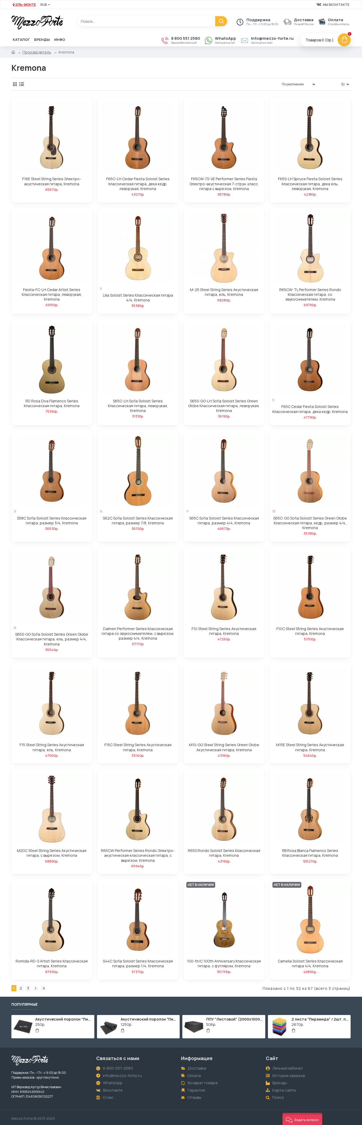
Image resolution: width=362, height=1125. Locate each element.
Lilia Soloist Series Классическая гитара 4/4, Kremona (138, 297)
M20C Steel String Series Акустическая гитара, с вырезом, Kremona (51, 853)
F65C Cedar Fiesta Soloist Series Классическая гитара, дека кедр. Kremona (310, 409)
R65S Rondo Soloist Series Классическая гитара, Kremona (224, 853)
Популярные (24, 1004)
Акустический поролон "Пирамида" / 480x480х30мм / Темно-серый (63, 1019)
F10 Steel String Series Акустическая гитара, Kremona (224, 631)
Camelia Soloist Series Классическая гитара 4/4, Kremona (310, 963)
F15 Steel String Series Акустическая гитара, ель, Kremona (52, 747)
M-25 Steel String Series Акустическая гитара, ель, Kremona (224, 292)
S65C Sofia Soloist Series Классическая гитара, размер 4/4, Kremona (224, 520)
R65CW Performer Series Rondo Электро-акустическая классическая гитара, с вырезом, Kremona (138, 855)
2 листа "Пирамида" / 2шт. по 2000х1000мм (320, 1019)
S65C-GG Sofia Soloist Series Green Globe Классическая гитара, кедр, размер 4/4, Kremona (310, 523)
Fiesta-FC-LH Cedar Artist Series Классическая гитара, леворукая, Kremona (52, 294)
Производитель (37, 52)
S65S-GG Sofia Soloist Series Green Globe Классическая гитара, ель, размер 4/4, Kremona (51, 639)
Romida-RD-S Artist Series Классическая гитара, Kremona (52, 963)
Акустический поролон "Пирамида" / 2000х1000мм (149, 1019)
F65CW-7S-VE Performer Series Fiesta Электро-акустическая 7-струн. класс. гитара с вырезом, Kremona (224, 184)
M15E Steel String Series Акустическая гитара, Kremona (310, 747)
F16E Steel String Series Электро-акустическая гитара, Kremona (51, 181)
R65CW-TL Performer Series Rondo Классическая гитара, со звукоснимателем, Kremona (310, 294)
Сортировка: (261, 84)
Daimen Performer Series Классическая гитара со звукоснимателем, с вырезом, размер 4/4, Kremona (137, 633)
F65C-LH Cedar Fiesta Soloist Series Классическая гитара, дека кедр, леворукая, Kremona (138, 184)
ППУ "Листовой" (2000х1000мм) (234, 1019)
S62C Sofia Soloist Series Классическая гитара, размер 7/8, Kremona (138, 520)
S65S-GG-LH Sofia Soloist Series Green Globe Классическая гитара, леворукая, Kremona (224, 406)
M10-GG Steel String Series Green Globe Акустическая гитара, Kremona (224, 747)
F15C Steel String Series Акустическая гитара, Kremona (137, 747)
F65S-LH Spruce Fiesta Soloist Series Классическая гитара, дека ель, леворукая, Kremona (310, 184)
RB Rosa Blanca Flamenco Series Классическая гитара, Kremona (310, 853)
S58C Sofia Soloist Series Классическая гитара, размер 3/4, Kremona (51, 520)
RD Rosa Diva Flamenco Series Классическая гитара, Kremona (52, 403)
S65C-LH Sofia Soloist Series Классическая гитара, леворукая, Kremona (138, 406)
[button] (302, 1119)
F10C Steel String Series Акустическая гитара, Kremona (310, 631)
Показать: (329, 84)
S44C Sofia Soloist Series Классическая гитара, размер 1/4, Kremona (138, 963)
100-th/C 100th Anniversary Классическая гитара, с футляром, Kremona (224, 963)
